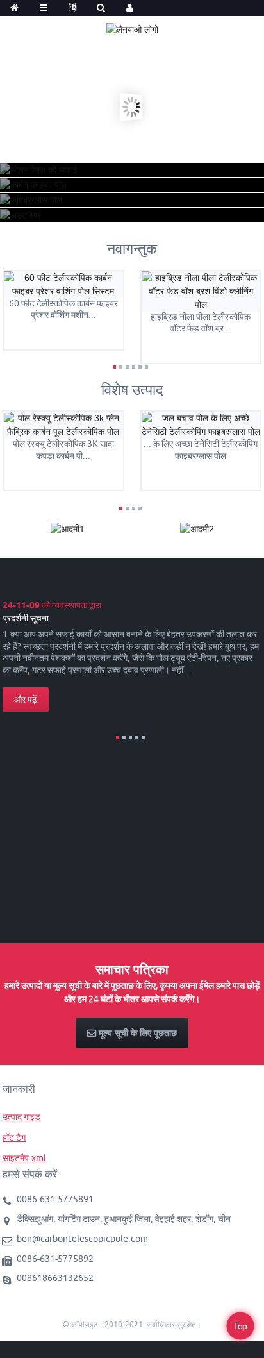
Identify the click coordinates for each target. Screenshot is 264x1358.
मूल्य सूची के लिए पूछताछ (138, 1033)
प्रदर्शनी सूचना (26, 618)
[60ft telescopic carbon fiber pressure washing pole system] (63, 283)
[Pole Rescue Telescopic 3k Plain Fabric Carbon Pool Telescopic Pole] (63, 424)
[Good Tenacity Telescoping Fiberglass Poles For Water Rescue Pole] (201, 424)
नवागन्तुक (132, 248)
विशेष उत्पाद (132, 389)
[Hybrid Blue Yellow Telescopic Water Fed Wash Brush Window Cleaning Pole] (201, 290)
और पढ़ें (25, 699)
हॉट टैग (14, 1137)
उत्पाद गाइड (21, 1117)
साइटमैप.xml (24, 1158)
